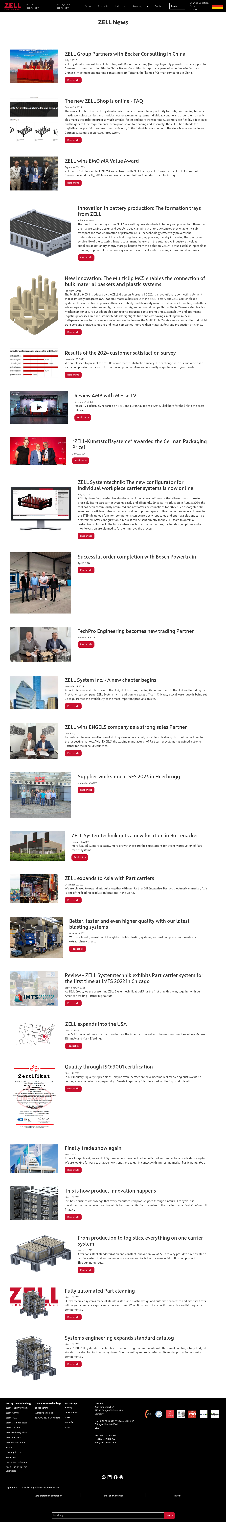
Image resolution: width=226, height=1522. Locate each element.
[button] (141, 6)
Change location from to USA (199, 6)
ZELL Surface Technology (33, 6)
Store (88, 6)
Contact (159, 6)
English (174, 6)
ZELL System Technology (63, 6)
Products (103, 6)
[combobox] (177, 6)
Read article (73, 80)
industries (121, 6)
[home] (12, 6)
